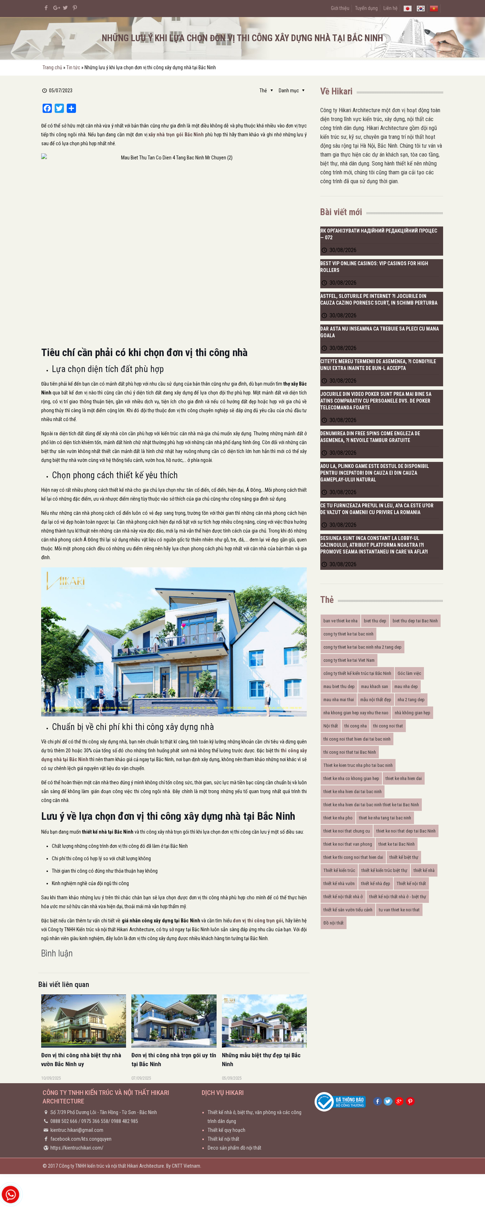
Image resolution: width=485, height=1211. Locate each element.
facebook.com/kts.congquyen (80, 1139)
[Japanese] (407, 8)
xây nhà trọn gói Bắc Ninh (176, 134)
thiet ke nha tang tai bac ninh (385, 817)
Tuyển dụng (366, 8)
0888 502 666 (63, 1121)
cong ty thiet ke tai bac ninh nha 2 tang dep (362, 647)
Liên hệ (390, 8)
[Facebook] (46, 8)
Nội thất (330, 726)
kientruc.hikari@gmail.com (76, 1130)
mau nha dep (406, 686)
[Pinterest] (75, 8)
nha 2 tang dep (411, 699)
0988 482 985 (124, 1121)
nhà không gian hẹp (412, 712)
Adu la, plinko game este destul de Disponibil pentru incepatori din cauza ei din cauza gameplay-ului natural (374, 472)
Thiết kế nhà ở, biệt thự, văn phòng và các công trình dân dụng (254, 1116)
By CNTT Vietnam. (183, 1166)
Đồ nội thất (333, 923)
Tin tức (73, 67)
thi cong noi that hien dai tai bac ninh (357, 739)
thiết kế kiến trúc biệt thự (384, 870)
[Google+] (56, 8)
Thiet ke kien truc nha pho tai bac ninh (358, 765)
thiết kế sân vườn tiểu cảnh (347, 909)
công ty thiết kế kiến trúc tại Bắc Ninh (357, 673)
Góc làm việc (409, 673)
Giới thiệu (340, 8)
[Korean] (420, 8)
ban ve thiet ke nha (340, 620)
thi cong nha (355, 726)
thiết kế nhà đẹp (375, 883)
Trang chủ (52, 67)
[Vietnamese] (434, 8)
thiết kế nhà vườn (339, 883)
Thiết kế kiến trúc (339, 870)
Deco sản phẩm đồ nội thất (234, 1148)
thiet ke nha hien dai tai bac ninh (352, 791)
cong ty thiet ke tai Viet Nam (349, 660)
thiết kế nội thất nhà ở (343, 896)
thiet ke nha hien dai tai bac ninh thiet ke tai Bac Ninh (371, 804)
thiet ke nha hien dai (404, 778)
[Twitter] (65, 8)
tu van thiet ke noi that (399, 909)
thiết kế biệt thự (403, 857)
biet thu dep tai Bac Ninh (415, 620)
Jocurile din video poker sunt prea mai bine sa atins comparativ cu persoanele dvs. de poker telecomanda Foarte (375, 400)
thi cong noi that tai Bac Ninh (349, 752)
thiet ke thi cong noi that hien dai (353, 857)
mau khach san (374, 686)
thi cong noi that (388, 726)
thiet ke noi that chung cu (346, 831)
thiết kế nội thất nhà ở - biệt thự (397, 896)
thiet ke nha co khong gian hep (351, 778)
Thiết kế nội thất (411, 883)
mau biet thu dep (339, 686)
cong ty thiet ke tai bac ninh (348, 634)
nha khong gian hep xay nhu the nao (355, 712)
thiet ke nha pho (338, 817)
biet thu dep (375, 620)
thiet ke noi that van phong (347, 844)
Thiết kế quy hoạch (226, 1130)
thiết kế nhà (424, 870)
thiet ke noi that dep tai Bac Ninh (406, 831)
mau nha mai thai (338, 699)
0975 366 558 (94, 1121)
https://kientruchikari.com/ (76, 1148)
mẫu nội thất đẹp (375, 699)
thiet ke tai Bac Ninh (396, 844)
